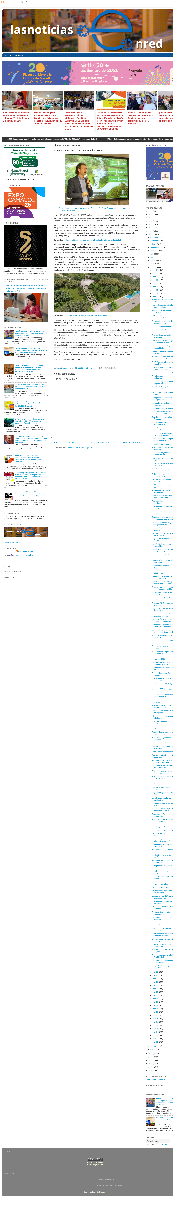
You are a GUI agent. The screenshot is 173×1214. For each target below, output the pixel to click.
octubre (153, 244)
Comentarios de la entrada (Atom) (79, 448)
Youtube (7, 55)
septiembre (155, 247)
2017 (150, 1057)
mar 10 (155, 1012)
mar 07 (155, 1022)
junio (152, 257)
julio (152, 254)
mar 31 (155, 270)
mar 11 (155, 1009)
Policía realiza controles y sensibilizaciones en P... (162, 583)
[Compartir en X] (110, 368)
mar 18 (155, 985)
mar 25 (155, 290)
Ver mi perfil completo (24, 555)
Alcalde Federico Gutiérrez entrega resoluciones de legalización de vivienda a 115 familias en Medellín (31, 350)
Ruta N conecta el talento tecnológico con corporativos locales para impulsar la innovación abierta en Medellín (31, 333)
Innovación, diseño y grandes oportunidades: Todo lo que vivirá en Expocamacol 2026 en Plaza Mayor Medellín (29, 458)
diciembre (154, 237)
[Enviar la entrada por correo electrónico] (100, 368)
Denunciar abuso (12, 542)
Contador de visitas (95, 1162)
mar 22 (155, 972)
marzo (153, 267)
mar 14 (155, 999)
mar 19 (155, 982)
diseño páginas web (95, 1165)
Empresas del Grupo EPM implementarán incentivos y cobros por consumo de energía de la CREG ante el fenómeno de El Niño (31, 495)
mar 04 (155, 1032)
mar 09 (155, 1015)
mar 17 (155, 989)
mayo (152, 261)
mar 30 (155, 273)
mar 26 (155, 287)
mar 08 (155, 1019)
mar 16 (155, 992)
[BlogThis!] (107, 368)
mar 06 (155, 1025)
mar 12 (155, 1005)
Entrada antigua (131, 442)
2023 (150, 221)
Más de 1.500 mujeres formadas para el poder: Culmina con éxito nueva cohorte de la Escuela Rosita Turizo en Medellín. (48, 118)
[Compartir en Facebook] (112, 368)
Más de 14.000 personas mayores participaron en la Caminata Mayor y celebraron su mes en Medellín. (140, 118)
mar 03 (155, 1035)
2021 (150, 228)
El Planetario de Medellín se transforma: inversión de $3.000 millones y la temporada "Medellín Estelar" (31, 421)
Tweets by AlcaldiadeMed (156, 1079)
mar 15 (155, 995)
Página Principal (100, 442)
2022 (150, 224)
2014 (150, 1067)
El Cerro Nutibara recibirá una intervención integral (86, 316)
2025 (150, 214)
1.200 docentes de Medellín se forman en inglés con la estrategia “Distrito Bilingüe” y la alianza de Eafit (25, 288)
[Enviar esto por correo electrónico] (105, 368)
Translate (164, 1144)
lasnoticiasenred (25, 551)
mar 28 (155, 280)
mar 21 (155, 975)
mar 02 (155, 1039)
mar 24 (155, 293)
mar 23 (155, 297)
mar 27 (155, 283)
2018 (150, 1054)
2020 (150, 231)
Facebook (19, 55)
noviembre (154, 241)
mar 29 (155, 277)
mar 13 (155, 1002)
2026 (150, 211)
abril (152, 264)
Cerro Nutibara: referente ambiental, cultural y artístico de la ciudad (93, 240)
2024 (150, 218)
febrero (153, 1046)
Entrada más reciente (65, 442)
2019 (150, 234)
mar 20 (155, 979)
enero (153, 1049)
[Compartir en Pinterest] (114, 368)
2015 (150, 1064)
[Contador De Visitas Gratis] (95, 1160)
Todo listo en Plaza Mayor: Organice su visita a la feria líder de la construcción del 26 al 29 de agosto (30, 404)
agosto (153, 251)
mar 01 (155, 1042)
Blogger (102, 1192)
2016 (150, 1060)
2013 (150, 1070)
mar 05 (155, 1029)
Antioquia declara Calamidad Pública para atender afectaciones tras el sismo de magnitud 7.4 (30, 387)
